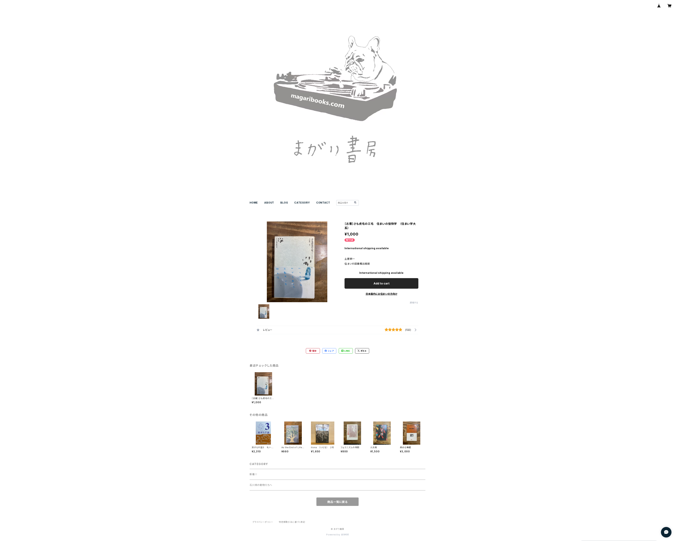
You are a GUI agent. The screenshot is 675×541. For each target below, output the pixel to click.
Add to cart (382, 283)
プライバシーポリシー (262, 522)
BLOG (284, 202)
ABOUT (269, 202)
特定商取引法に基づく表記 (292, 522)
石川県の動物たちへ (261, 484)
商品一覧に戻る (337, 502)
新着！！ (254, 474)
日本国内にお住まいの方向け (381, 293)
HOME (254, 202)
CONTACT (323, 202)
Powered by (333, 534)
